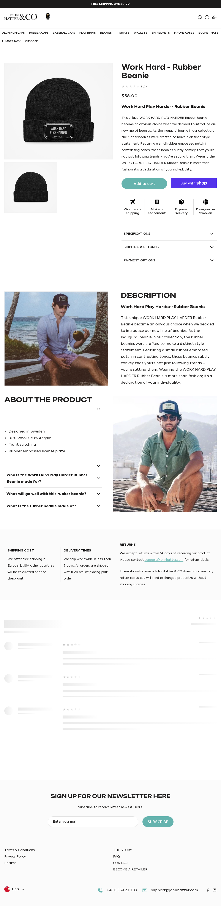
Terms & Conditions (19, 850)
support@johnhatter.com (164, 560)
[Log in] (207, 17)
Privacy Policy (15, 856)
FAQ (116, 856)
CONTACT (121, 863)
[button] (200, 17)
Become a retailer (130, 869)
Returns (10, 863)
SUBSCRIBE (158, 821)
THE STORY (122, 850)
